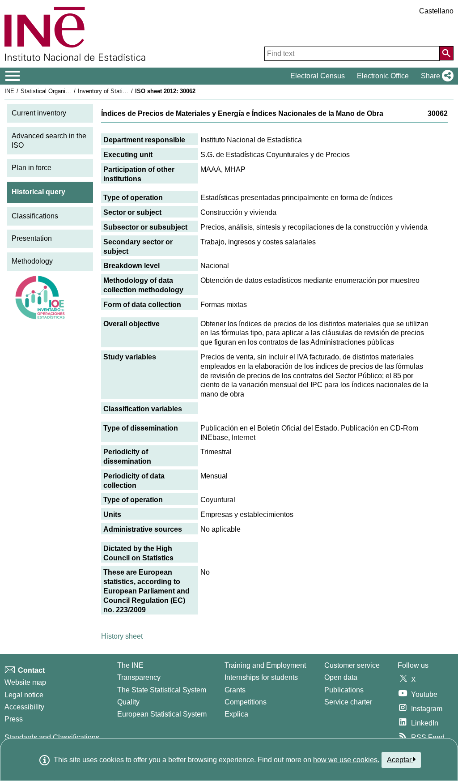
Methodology (32, 261)
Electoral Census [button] (317, 76)
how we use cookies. (346, 760)
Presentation (32, 238)
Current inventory (39, 113)
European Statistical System (162, 714)
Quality (128, 702)
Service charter (348, 702)
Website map (25, 682)
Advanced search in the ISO (49, 140)
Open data (340, 677)
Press (13, 719)
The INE (130, 665)
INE (9, 91)
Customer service (352, 665)
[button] (435, 76)
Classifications (35, 216)
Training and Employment (265, 665)
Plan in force (31, 167)
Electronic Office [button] (383, 76)
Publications (344, 690)
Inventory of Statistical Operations (122, 91)
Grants (235, 690)
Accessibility (24, 707)
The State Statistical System (161, 690)
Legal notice (23, 695)
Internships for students (261, 677)
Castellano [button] (436, 11)
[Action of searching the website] (446, 53)
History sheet (122, 636)
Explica (236, 714)
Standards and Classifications (51, 737)
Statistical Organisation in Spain (62, 91)
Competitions (246, 702)
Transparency (139, 677)
